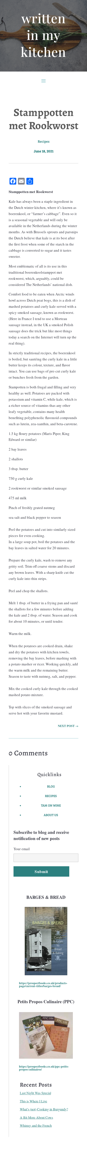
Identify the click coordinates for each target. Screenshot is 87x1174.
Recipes (43, 141)
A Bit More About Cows (36, 1117)
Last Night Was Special (35, 1093)
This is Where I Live (33, 1101)
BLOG (51, 786)
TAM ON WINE (51, 805)
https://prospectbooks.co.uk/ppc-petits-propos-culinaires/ (44, 1068)
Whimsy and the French (36, 1125)
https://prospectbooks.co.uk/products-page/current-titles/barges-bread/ (43, 984)
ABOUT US (51, 815)
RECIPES (51, 796)
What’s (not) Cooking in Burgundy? (44, 1109)
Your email (22, 848)
